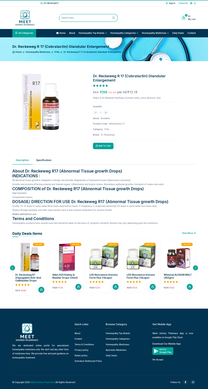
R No (56, 52)
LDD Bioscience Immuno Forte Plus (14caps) (103, 276)
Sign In (172, 3)
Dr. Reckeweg (107, 134)
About (72, 33)
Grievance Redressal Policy (88, 361)
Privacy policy (81, 350)
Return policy (81, 355)
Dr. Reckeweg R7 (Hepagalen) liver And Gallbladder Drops (28, 278)
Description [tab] (22, 160)
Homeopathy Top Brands (91, 33)
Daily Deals (178, 33)
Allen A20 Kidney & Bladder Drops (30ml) (65, 276)
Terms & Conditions (84, 344)
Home (62, 33)
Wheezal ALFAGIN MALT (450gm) (178, 276)
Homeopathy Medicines (154, 33)
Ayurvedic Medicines (116, 350)
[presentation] (12, 267)
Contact (191, 33)
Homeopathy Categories (123, 33)
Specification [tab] (43, 160)
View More (188, 233)
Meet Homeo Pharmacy (42, 382)
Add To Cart (104, 145)
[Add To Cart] (41, 290)
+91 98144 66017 (51, 3)
